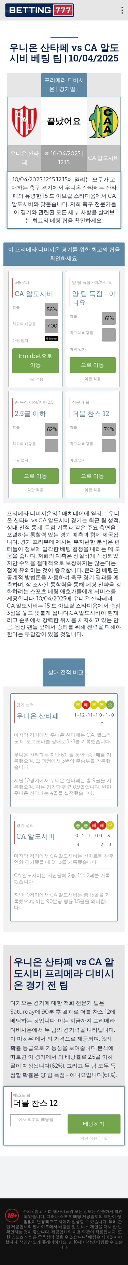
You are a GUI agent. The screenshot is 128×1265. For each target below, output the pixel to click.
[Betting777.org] (39, 9)
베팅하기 (94, 1124)
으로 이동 (35, 360)
